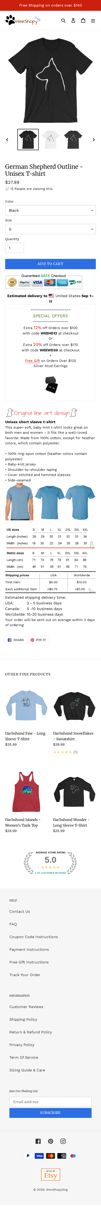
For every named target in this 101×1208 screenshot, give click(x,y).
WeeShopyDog (57, 1189)
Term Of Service (23, 1057)
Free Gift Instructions (29, 962)
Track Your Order (24, 975)
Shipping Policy (23, 1019)
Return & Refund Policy (30, 1032)
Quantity (12, 239)
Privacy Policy (21, 1045)
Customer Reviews (26, 1007)
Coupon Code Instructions (33, 937)
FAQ (13, 924)
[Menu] (93, 20)
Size (8, 220)
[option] (28, 139)
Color (9, 201)
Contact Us (19, 911)
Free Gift (32, 361)
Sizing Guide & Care (27, 1070)
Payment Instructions (29, 949)
